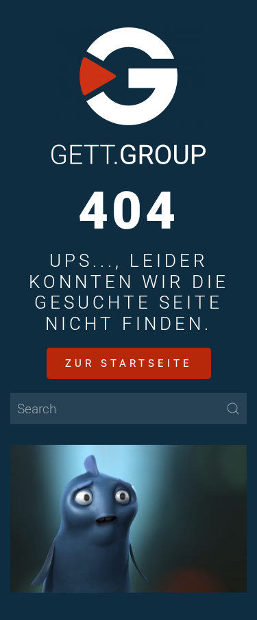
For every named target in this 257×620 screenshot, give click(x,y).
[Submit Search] (233, 408)
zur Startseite (129, 363)
